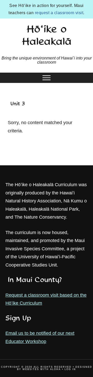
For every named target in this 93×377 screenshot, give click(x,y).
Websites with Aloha (41, 369)
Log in (70, 369)
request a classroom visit (59, 13)
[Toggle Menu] (46, 77)
